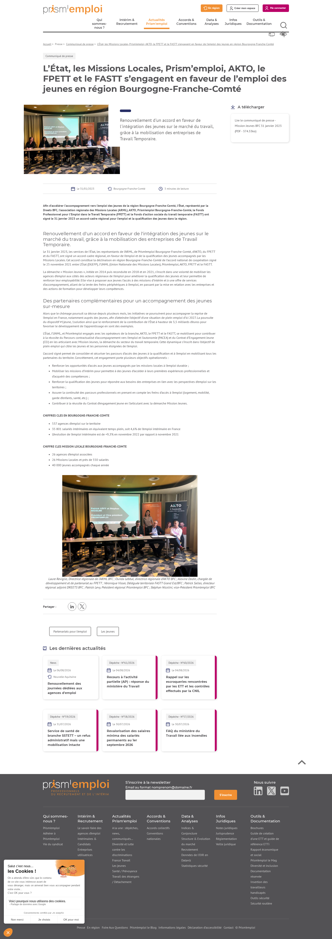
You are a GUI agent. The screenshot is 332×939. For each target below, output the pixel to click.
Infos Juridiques (233, 23)
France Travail (121, 860)
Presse (81, 927)
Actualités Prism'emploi (156, 23)
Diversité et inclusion (264, 866)
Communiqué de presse (80, 44)
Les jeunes (108, 631)
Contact (228, 927)
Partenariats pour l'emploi (70, 631)
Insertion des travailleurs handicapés (259, 887)
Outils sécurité (260, 898)
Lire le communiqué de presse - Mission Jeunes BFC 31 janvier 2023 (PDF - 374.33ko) (258, 125)
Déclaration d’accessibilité (205, 927)
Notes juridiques (226, 828)
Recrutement (189, 849)
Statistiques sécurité (194, 866)
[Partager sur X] (82, 606)
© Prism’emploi (245, 927)
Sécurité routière (261, 903)
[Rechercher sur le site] (283, 25)
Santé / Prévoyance (124, 871)
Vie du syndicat (53, 844)
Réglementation (226, 839)
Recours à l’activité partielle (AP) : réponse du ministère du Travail (128, 681)
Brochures (257, 828)
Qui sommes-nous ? (99, 25)
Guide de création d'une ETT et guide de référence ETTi (265, 838)
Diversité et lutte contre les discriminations (123, 849)
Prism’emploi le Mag (264, 860)
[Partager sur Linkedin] (72, 606)
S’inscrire (228, 795)
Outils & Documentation (259, 23)
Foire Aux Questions (115, 927)
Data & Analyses (212, 23)
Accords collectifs (158, 828)
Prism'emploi (51, 828)
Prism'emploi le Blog (143, 927)
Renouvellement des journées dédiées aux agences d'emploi (65, 688)
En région (93, 927)
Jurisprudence (225, 833)
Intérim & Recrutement (127, 23)
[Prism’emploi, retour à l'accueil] (76, 790)
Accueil (47, 44)
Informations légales (172, 927)
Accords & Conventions (186, 23)
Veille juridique (226, 844)
